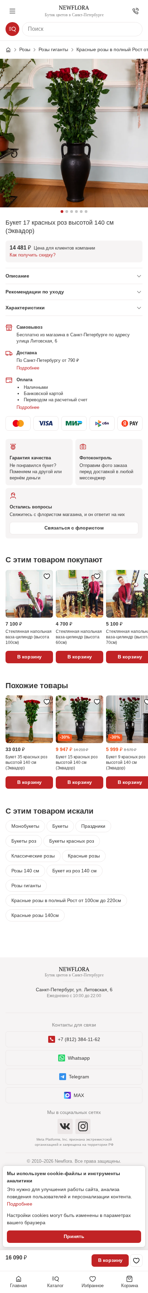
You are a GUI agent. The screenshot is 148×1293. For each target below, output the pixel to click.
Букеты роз (23, 841)
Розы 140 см (25, 870)
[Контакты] (135, 11)
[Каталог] (12, 29)
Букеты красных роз (71, 841)
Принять (74, 1236)
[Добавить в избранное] (136, 1260)
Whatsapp (79, 1058)
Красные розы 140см (35, 915)
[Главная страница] (12, 49)
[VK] (65, 1126)
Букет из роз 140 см (74, 870)
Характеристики (25, 307)
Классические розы (33, 856)
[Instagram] (83, 1126)
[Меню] (12, 11)
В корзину (110, 1260)
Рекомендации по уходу (35, 291)
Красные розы (84, 856)
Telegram (79, 1076)
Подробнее (28, 368)
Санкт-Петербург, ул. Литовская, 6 (74, 989)
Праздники (93, 826)
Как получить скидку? (32, 254)
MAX (79, 1095)
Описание (17, 276)
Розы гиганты (26, 885)
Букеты (60, 826)
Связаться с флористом (74, 528)
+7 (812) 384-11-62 (79, 1039)
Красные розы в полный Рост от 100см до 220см (66, 900)
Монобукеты (25, 826)
